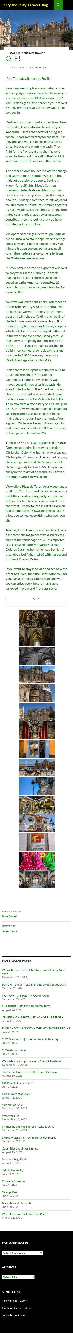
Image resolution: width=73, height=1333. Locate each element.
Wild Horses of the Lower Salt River (24, 1214)
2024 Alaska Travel (14, 1050)
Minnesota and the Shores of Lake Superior (29, 1126)
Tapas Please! (10, 929)
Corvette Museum (13, 1181)
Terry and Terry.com (14, 1300)
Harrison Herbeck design (17, 1308)
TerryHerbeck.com (14, 1315)
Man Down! (11, 914)
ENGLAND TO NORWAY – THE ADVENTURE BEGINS (36, 1028)
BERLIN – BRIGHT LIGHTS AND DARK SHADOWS (34, 984)
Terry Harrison (37, 67)
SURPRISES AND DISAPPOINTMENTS (26, 1006)
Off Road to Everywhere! (17, 1083)
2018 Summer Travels (31, 53)
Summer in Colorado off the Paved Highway (29, 1072)
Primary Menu (68, 5)
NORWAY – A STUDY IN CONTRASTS (26, 995)
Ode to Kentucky (12, 1170)
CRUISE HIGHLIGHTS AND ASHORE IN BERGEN (33, 1017)
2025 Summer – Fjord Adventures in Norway (30, 1039)
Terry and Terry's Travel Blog (25, 5)
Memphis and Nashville (16, 1203)
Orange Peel (9, 1192)
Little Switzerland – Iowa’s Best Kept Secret (29, 1137)
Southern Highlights (14, 1159)
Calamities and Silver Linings (20, 1148)
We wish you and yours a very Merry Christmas (31, 1061)
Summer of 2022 (12, 1104)
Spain (13, 53)
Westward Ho (10, 1115)
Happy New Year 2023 (16, 1093)
